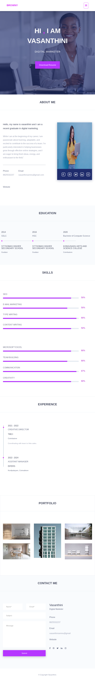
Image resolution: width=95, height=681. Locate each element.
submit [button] (24, 653)
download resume (47, 65)
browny (12, 5)
